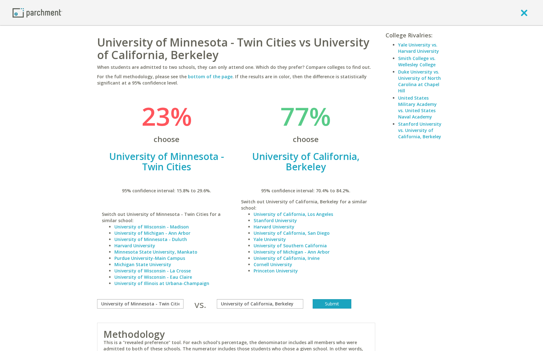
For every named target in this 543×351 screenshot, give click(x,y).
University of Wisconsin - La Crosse (152, 271)
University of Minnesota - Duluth (150, 239)
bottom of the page (210, 77)
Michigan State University (142, 264)
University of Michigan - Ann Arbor (152, 233)
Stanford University (275, 220)
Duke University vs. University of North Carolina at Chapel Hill (419, 81)
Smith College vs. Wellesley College (417, 61)
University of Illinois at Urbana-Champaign (161, 283)
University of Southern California (290, 246)
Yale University (270, 239)
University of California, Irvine (287, 258)
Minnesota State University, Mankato (155, 252)
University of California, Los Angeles (293, 214)
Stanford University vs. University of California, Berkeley (420, 130)
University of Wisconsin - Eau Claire (153, 277)
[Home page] (37, 12)
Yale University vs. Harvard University (418, 48)
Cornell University (273, 264)
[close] (524, 12)
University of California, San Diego (292, 233)
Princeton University (276, 271)
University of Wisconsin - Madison (151, 227)
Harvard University (134, 246)
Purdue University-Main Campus (149, 258)
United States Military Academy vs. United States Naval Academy (417, 107)
